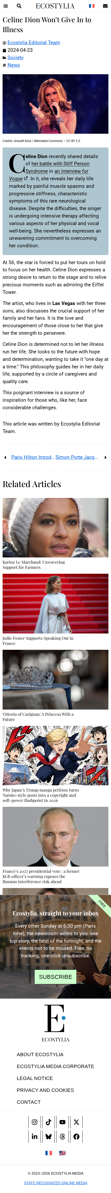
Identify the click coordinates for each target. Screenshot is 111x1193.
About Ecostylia (40, 1054)
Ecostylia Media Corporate (55, 1066)
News (13, 65)
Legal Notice (35, 1078)
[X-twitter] (76, 1122)
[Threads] (62, 1136)
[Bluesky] (48, 1136)
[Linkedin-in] (34, 1136)
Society (15, 58)
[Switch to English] (62, 1152)
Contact (29, 1102)
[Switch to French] (91, 6)
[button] (5, 6)
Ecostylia (55, 1039)
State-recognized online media (55, 1183)
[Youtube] (62, 1122)
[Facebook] (76, 1136)
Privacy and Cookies (45, 1090)
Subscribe (55, 977)
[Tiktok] (48, 1122)
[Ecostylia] (55, 1018)
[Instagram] (34, 1122)
